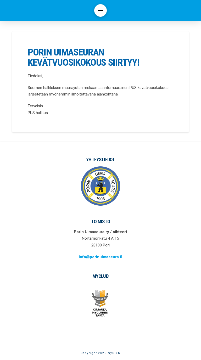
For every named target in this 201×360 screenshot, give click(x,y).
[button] (100, 10)
